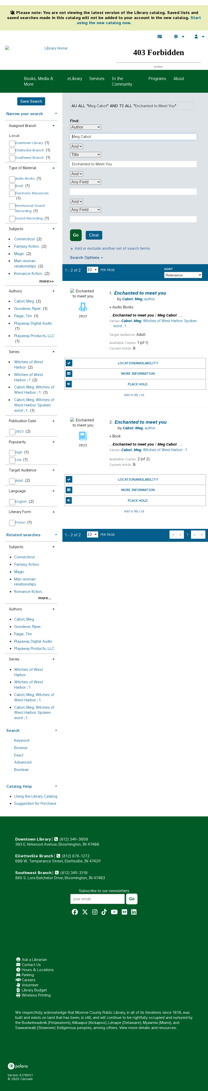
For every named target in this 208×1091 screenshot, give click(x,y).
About (179, 78)
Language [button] (17, 491)
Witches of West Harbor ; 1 (28, 377)
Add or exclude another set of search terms (112, 248)
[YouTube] (114, 912)
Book (19, 185)
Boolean (21, 769)
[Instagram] (94, 912)
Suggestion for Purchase (35, 803)
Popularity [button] (17, 442)
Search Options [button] (85, 257)
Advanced (22, 762)
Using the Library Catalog (35, 796)
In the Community (122, 81)
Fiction (20, 522)
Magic (19, 253)
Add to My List (134, 395)
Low (18, 459)
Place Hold (138, 384)
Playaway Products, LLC (34, 335)
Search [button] (13, 730)
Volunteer (30, 985)
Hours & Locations (37, 969)
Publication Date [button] (22, 420)
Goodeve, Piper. (27, 308)
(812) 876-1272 (75, 856)
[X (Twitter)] (85, 912)
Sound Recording (29, 218)
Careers (28, 980)
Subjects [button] (16, 228)
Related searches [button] (23, 534)
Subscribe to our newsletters (104, 890)
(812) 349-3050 (73, 839)
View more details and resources (147, 1027)
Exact (18, 755)
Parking (27, 974)
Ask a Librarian (34, 959)
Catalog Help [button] (19, 786)
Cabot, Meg (24, 301)
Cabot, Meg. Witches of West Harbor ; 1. (34, 389)
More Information (138, 373)
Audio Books (25, 178)
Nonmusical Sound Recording (30, 208)
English (21, 501)
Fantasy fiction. (27, 246)
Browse (20, 747)
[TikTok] (104, 912)
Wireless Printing (36, 995)
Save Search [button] (31, 101)
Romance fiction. (28, 273)
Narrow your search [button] (24, 113)
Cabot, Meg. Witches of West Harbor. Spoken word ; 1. (34, 405)
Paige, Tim (23, 316)
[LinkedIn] (133, 912)
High (19, 452)
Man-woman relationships (25, 263)
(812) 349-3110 (73, 872)
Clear (94, 235)
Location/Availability (138, 363)
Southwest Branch (30, 157)
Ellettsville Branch (30, 150)
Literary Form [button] (20, 511)
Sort (168, 269)
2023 (20, 431)
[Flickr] (124, 912)
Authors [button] (15, 291)
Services (97, 78)
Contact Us (31, 964)
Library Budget (34, 990)
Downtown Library (29, 142)
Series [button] (14, 351)
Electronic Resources (32, 193)
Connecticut (24, 239)
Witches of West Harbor (28, 672)
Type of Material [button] (22, 167)
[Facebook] (75, 912)
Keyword (21, 740)
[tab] (31, 113)
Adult (19, 480)
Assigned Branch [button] (22, 125)
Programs (157, 78)
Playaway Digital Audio (33, 323)
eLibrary (74, 78)
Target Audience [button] (22, 470)
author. (138, 299)
